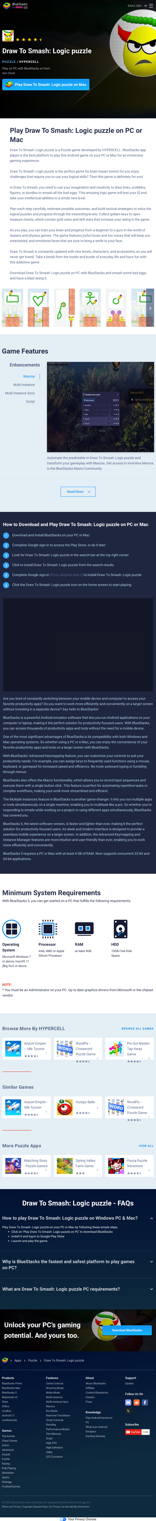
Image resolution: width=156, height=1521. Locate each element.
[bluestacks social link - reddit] (137, 1402)
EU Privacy (54, 1506)
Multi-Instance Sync (57, 1401)
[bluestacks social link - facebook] (145, 1402)
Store (5, 1401)
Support (130, 1378)
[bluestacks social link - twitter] (128, 1411)
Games (7, 1430)
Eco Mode (51, 1410)
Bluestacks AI (9, 1397)
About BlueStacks (96, 1383)
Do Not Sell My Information (76, 1506)
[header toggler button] (151, 5)
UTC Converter (54, 1456)
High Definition (54, 1447)
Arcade (6, 1454)
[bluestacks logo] (15, 6)
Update (129, 1383)
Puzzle (9, 62)
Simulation (8, 1472)
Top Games (8, 1436)
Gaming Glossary (95, 1436)
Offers (5, 1406)
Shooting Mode (54, 1387)
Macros (50, 1406)
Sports (6, 1477)
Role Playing (9, 1468)
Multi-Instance (54, 1397)
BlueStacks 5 (9, 1392)
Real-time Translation (58, 1415)
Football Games (11, 1486)
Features (52, 1378)
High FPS (51, 1442)
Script (49, 1438)
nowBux (6, 1410)
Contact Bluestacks (97, 1392)
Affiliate (90, 1387)
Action (5, 1445)
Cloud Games (9, 1440)
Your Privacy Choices (82, 1519)
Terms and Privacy (11, 1506)
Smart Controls (54, 1420)
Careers (90, 1397)
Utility (49, 1452)
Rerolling (51, 1424)
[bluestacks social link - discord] (128, 1402)
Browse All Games (138, 1028)
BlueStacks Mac (11, 1387)
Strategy (7, 1481)
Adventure (8, 1449)
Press (89, 1401)
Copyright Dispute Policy (35, 1506)
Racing (6, 1463)
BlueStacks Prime (12, 1383)
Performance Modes (57, 1429)
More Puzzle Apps (21, 1145)
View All (146, 1145)
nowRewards (9, 1420)
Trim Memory (53, 1433)
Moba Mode (53, 1392)
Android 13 (8, 1415)
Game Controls (54, 1383)
